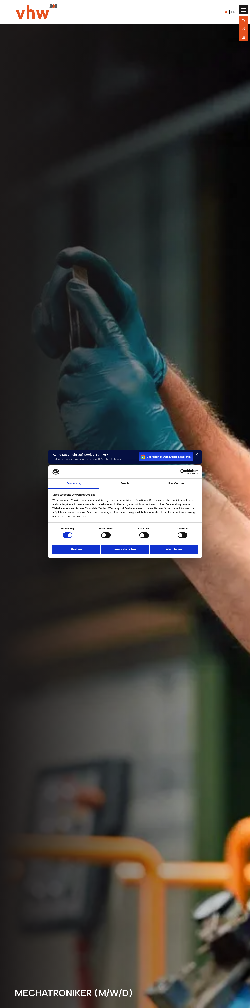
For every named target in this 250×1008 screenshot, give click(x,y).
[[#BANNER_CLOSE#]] (197, 454)
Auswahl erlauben (125, 549)
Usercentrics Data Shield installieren (169, 456)
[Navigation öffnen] (243, 9)
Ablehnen (76, 549)
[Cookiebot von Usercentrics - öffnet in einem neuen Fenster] (183, 471)
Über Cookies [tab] (176, 483)
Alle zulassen (174, 549)
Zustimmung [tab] (74, 483)
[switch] (106, 535)
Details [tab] (125, 483)
